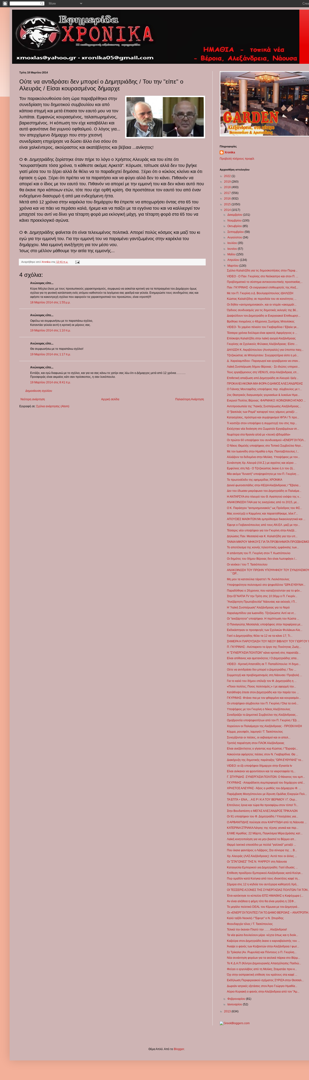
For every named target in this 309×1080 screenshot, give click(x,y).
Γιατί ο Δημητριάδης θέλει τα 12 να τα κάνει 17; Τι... (259, 635)
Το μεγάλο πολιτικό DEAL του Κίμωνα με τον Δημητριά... (263, 906)
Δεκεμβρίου (235, 214)
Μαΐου (231, 254)
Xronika (230, 152)
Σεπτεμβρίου (236, 232)
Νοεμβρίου (234, 220)
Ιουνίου (232, 248)
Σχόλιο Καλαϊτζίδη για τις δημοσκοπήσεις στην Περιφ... (262, 270)
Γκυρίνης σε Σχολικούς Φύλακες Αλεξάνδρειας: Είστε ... (262, 344)
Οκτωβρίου (235, 226)
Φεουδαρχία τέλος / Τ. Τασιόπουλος (250, 924)
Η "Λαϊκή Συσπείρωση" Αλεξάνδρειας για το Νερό (258, 607)
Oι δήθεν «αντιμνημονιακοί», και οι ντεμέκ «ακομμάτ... (261, 304)
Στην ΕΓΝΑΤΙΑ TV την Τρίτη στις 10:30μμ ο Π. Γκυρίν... (262, 596)
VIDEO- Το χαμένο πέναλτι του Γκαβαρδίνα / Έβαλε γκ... (263, 327)
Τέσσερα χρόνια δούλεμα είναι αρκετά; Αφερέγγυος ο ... (262, 333)
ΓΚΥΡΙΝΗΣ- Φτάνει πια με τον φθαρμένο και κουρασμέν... (264, 698)
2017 (228, 193)
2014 (228, 210)
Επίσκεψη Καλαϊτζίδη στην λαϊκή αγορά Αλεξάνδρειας (261, 338)
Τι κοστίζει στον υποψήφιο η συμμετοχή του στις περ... (262, 423)
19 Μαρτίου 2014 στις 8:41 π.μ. (50, 382)
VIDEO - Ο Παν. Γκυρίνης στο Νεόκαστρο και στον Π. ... (262, 276)
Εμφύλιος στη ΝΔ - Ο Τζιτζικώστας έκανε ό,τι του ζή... (261, 468)
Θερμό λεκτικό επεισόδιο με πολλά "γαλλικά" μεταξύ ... (261, 844)
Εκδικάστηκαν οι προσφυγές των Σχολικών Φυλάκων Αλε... (264, 630)
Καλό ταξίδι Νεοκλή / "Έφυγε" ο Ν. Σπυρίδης (255, 918)
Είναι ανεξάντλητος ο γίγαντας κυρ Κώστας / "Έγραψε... (262, 748)
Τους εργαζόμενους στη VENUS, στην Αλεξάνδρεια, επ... (263, 372)
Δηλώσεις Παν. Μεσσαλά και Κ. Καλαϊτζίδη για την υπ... (262, 536)
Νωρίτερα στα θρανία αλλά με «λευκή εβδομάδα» (258, 434)
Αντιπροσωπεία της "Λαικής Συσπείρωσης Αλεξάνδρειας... (264, 406)
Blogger (179, 1049)
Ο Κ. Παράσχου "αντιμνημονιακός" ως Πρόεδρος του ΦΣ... (264, 508)
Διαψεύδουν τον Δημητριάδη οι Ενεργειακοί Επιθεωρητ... (263, 315)
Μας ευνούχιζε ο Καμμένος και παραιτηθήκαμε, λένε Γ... (262, 513)
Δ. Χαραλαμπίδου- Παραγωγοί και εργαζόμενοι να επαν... (263, 361)
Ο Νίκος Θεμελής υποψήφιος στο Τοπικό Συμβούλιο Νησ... (265, 445)
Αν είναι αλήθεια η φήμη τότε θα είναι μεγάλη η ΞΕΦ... (261, 901)
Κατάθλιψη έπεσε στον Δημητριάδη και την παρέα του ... (263, 692)
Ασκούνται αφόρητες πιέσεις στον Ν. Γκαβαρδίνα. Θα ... (262, 754)
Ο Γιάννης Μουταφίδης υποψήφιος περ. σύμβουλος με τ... (264, 389)
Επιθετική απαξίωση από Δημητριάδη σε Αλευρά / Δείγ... (262, 378)
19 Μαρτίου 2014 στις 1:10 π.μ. (50, 330)
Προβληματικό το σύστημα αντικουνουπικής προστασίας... (264, 282)
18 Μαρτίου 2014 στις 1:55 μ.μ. (50, 302)
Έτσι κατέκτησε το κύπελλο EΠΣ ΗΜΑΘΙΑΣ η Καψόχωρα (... (265, 895)
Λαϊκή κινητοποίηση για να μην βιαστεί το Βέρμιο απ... (261, 839)
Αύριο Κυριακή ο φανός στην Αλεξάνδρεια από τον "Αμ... (263, 991)
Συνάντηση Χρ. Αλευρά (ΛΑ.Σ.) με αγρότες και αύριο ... (261, 463)
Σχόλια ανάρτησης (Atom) (52, 406)
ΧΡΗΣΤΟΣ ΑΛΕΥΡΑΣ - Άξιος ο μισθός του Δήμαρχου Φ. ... (264, 788)
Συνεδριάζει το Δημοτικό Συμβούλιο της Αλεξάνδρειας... (262, 714)
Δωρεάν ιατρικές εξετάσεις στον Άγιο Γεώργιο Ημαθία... (262, 986)
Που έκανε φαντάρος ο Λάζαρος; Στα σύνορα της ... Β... (262, 850)
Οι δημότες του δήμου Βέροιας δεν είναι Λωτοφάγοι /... (262, 558)
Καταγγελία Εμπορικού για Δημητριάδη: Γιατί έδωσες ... (262, 867)
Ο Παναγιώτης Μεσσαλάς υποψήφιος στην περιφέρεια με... (264, 624)
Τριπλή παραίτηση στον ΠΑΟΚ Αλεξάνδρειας (255, 743)
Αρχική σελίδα (110, 399)
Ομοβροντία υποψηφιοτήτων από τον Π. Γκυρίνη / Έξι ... (263, 720)
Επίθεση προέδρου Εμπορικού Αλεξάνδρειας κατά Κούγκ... (265, 873)
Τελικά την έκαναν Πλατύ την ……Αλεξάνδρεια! (257, 929)
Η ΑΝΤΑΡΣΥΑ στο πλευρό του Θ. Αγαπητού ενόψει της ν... (264, 496)
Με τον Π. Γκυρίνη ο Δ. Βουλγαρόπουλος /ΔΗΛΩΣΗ (260, 293)
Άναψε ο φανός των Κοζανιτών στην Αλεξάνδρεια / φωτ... (263, 946)
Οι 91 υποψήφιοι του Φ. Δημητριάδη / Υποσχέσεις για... (262, 816)
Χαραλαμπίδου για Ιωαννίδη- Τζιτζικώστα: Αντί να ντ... (261, 613)
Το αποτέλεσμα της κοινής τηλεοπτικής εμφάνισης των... (263, 547)
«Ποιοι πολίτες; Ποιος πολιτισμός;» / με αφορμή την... (261, 686)
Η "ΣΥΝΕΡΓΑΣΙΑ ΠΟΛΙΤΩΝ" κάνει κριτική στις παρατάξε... (264, 652)
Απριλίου (233, 260)
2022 (228, 176)
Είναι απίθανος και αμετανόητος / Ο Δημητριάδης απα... (263, 658)
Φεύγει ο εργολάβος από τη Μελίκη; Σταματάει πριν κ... (262, 969)
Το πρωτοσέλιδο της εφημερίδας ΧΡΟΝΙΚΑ (254, 479)
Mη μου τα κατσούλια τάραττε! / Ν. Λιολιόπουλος (258, 579)
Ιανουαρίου (235, 1004)
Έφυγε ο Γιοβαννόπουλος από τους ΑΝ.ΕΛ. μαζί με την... (263, 525)
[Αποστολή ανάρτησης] (77, 261)
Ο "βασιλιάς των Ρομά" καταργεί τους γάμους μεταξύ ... (262, 412)
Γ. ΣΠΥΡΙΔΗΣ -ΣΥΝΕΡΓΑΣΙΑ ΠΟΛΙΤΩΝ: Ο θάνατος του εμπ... (266, 777)
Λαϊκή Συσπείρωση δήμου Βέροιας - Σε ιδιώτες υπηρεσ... (263, 366)
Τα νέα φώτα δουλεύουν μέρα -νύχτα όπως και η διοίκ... (262, 935)
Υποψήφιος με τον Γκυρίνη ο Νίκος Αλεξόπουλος (258, 709)
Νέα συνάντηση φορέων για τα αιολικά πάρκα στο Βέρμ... (263, 957)
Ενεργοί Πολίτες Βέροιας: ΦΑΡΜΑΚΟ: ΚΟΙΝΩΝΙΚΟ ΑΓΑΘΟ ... (266, 400)
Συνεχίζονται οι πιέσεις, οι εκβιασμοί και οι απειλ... (258, 737)
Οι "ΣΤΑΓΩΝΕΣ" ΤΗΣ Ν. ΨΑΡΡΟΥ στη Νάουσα (257, 861)
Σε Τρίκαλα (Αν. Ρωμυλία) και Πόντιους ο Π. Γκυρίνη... (261, 952)
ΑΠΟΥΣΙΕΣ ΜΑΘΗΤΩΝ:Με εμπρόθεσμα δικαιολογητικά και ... (266, 519)
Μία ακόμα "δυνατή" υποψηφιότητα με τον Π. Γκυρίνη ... (263, 474)
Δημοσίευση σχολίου (38, 391)
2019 (228, 181)
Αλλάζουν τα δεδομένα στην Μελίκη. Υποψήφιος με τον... (263, 457)
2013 (228, 1011)
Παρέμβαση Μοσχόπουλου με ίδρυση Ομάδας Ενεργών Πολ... (267, 794)
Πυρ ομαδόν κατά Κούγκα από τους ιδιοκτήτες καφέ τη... (263, 878)
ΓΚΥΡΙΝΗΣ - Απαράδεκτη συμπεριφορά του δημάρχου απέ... (266, 782)
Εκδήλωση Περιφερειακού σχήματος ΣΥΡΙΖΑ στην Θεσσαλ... (265, 980)
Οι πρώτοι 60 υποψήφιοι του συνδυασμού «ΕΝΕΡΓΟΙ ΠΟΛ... (266, 440)
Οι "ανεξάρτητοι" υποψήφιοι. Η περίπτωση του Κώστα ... (263, 618)
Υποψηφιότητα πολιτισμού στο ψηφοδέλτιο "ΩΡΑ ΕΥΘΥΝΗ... (266, 584)
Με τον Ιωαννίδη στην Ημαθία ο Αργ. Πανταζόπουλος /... (263, 451)
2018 (228, 187)
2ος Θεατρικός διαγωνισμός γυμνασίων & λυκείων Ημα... (263, 395)
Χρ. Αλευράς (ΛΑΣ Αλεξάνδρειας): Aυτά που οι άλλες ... (262, 856)
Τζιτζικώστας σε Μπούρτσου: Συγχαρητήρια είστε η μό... (263, 355)
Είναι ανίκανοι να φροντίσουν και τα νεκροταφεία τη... (261, 771)
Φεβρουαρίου (236, 999)
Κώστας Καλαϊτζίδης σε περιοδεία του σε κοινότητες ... (261, 298)
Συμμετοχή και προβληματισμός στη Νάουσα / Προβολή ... (264, 675)
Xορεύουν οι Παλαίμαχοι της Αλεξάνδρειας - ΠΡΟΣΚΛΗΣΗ (264, 726)
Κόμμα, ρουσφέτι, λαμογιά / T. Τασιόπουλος (255, 731)
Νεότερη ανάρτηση (33, 399)
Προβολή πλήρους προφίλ (237, 158)
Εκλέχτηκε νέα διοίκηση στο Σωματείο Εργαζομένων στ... (263, 428)
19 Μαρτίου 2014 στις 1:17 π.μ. (50, 354)
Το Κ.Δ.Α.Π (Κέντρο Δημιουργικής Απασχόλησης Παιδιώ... (264, 963)
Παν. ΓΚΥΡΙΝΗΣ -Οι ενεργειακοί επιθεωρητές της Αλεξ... (262, 287)
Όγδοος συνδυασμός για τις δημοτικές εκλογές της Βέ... (262, 310)
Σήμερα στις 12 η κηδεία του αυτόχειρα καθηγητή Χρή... (263, 884)
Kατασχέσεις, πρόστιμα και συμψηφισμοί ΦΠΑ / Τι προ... (263, 417)
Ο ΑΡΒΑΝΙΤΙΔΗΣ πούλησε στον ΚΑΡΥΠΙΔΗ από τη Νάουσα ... (267, 822)
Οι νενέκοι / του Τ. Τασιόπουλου (247, 564)
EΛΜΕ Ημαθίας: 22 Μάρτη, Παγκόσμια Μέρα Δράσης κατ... (264, 833)
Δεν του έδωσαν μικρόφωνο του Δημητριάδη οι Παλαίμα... (264, 491)
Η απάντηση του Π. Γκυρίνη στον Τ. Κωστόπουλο (258, 553)
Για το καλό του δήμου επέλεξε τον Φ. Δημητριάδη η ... (261, 681)
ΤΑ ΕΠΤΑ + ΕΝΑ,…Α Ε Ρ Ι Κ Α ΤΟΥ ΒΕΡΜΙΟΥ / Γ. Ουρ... (262, 799)
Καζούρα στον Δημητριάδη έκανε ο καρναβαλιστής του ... (263, 941)
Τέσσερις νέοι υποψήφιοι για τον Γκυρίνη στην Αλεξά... (261, 530)
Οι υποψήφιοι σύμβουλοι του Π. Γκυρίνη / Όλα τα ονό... (262, 703)
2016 (228, 198)
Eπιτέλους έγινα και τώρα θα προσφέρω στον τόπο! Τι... (262, 805)
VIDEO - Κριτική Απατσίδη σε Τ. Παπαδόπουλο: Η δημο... (264, 664)
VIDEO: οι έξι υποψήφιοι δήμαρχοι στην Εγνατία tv (259, 765)
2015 (228, 204)
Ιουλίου (232, 243)
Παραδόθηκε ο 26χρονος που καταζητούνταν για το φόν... (264, 590)
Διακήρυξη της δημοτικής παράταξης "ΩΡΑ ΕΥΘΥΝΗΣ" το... (265, 760)
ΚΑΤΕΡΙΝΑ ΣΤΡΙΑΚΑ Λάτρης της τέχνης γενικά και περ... (262, 828)
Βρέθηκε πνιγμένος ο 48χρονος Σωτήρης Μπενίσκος (261, 321)
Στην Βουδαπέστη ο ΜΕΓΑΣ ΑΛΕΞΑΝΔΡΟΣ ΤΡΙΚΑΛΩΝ (262, 811)
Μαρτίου (233, 265)
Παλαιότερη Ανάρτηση (189, 399)
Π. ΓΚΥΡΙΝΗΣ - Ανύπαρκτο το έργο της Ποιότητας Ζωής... (264, 647)
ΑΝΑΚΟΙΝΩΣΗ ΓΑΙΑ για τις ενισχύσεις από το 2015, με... (263, 502)
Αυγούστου (235, 237)
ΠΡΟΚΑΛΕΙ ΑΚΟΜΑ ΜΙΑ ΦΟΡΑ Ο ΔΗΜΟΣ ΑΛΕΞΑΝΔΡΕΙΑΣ (265, 383)
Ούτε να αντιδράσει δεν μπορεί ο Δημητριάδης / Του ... (261, 669)
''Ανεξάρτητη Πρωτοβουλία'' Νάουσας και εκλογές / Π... (262, 601)
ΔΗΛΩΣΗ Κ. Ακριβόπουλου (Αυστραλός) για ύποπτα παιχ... (265, 349)
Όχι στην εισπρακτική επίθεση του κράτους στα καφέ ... (262, 974)
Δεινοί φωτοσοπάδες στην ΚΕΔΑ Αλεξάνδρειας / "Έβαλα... (264, 485)
